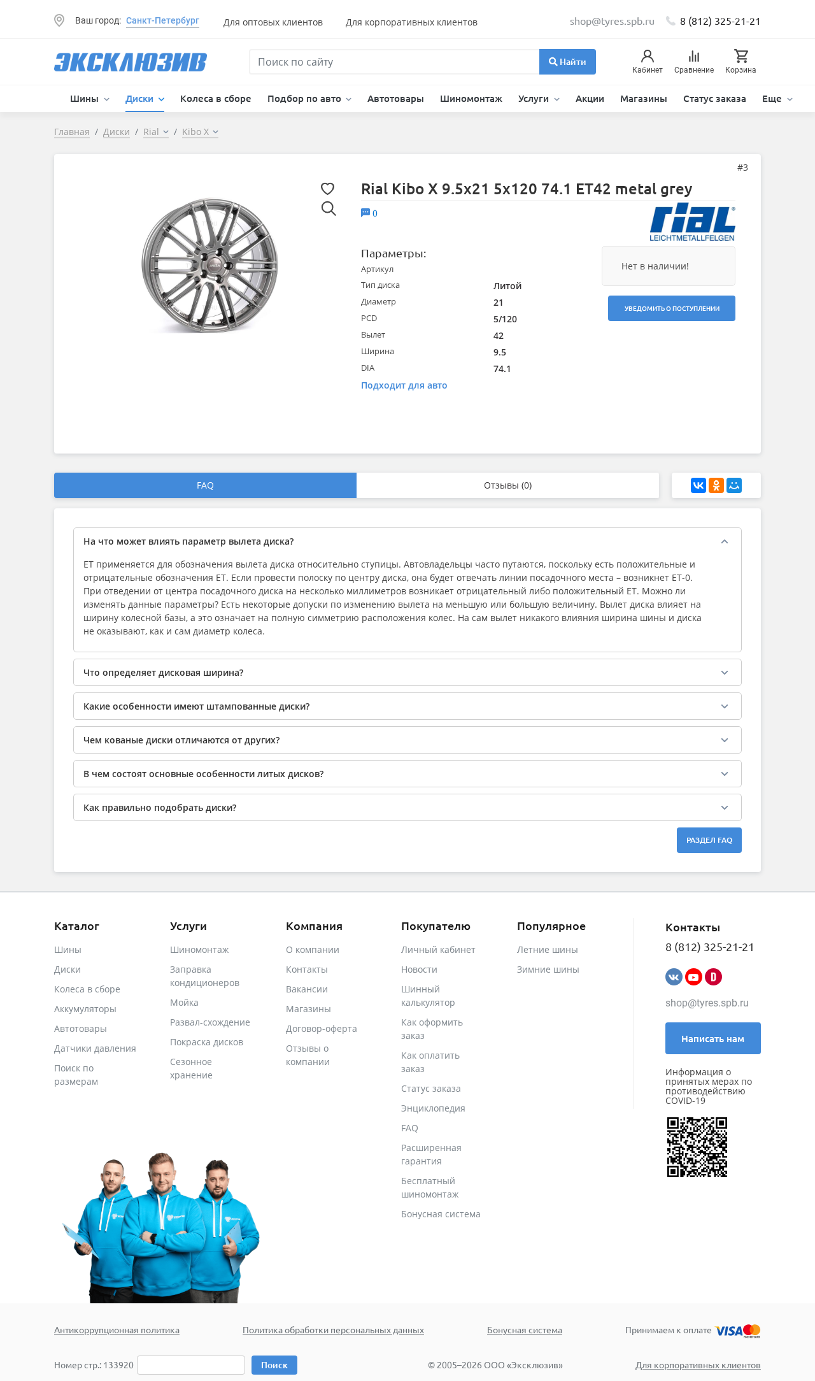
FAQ (205, 485)
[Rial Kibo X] (209, 265)
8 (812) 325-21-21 (720, 20)
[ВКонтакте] (698, 485)
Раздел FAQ (709, 839)
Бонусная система (441, 1214)
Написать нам (712, 1038)
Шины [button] (85, 98)
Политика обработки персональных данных (333, 1329)
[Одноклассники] (716, 485)
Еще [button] (773, 98)
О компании (312, 949)
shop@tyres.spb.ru (707, 1003)
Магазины (643, 98)
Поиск (274, 1365)
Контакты (307, 969)
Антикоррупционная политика (117, 1329)
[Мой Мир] (734, 485)
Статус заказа (714, 98)
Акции (590, 98)
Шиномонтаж (471, 98)
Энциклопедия (433, 1108)
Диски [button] (140, 98)
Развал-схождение (210, 1022)
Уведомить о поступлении (672, 308)
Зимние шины (548, 969)
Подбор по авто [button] (305, 98)
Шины (68, 949)
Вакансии (307, 989)
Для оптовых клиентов (273, 22)
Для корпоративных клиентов (412, 22)
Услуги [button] (534, 98)
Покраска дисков (206, 1042)
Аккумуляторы (85, 1009)
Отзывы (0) (508, 485)
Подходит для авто (404, 385)
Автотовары (395, 98)
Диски (67, 969)
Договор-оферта (321, 1028)
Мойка (184, 1002)
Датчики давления (95, 1048)
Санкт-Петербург (162, 20)
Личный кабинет (438, 949)
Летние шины (547, 949)
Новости (419, 969)
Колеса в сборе (216, 98)
